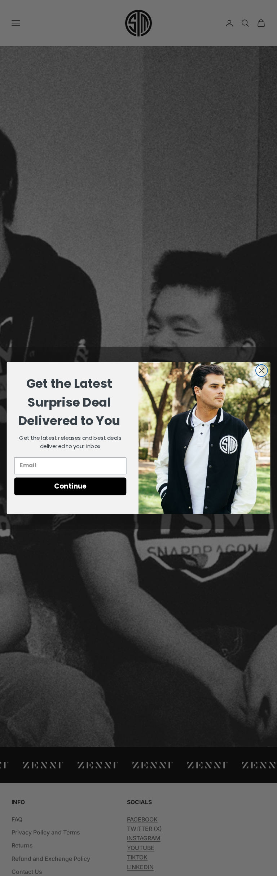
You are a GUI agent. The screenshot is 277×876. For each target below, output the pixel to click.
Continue (70, 486)
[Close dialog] (262, 371)
